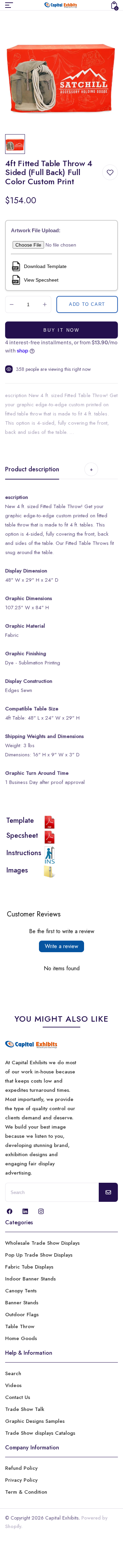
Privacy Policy (21, 1480)
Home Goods (21, 1338)
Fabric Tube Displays (29, 1267)
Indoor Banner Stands (30, 1279)
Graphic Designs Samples (35, 1421)
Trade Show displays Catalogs (40, 1433)
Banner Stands (21, 1302)
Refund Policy (21, 1468)
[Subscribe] (108, 1192)
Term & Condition (26, 1492)
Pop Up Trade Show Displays (38, 1255)
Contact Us (17, 1397)
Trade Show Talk (24, 1409)
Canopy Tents (21, 1290)
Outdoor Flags (22, 1314)
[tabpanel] (16, 144)
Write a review (61, 946)
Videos (13, 1385)
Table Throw (20, 1326)
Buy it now (61, 330)
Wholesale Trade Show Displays (42, 1243)
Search (13, 1373)
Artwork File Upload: (35, 230)
